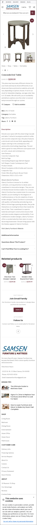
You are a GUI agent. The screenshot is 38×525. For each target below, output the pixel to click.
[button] (4, 34)
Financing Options (8, 453)
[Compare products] (34, 7)
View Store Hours (7, 367)
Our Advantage (7, 487)
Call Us (24, 7)
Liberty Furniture (10, 118)
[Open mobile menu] (3, 7)
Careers (4, 464)
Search (32, 13)
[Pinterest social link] (15, 121)
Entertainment (6, 430)
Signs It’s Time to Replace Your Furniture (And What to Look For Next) (23, 397)
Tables (15, 66)
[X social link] (9, 121)
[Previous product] (3, 70)
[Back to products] (5, 70)
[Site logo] (13, 7)
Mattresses (5, 441)
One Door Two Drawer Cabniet (9, 278)
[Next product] (7, 70)
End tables (23, 66)
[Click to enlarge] (5, 47)
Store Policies (6, 475)
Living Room (6, 419)
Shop (9, 66)
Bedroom (5, 422)
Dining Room (6, 426)
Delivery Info (6, 449)
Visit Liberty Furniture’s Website (12, 228)
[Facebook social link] (3, 2)
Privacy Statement (8, 471)
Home (3, 66)
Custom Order (6, 494)
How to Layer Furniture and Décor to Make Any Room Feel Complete (22, 407)
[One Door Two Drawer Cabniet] (10, 269)
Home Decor (6, 437)
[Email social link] (12, 121)
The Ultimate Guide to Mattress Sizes (19, 387)
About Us (5, 460)
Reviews (4, 491)
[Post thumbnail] (5, 387)
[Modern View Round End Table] (27, 269)
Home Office (6, 433)
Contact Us (5, 467)
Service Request (7, 456)
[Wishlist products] (30, 7)
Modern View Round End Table (26, 278)
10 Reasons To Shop (8, 483)
